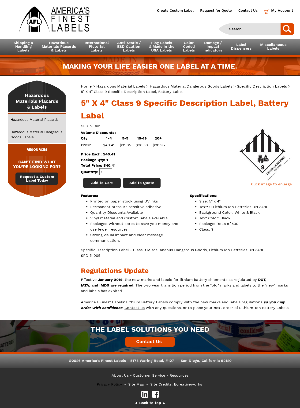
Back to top (150, 403)
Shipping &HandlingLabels (23, 46)
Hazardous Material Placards (35, 120)
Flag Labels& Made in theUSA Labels (161, 46)
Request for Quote (216, 10)
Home (86, 86)
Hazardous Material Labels (120, 86)
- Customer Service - (149, 375)
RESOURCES (37, 149)
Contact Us (248, 10)
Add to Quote (141, 182)
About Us (120, 375)
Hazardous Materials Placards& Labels (59, 46)
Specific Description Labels (262, 86)
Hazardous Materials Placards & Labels (37, 101)
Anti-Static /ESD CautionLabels (129, 46)
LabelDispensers (241, 46)
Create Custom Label (175, 10)
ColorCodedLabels (189, 46)
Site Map (136, 384)
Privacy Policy (109, 384)
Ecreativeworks (188, 384)
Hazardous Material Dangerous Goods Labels (191, 86)
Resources (178, 375)
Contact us (134, 307)
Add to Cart (102, 182)
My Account (282, 10)
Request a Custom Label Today (37, 178)
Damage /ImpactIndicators (212, 46)
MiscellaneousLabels (273, 46)
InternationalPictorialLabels (97, 46)
